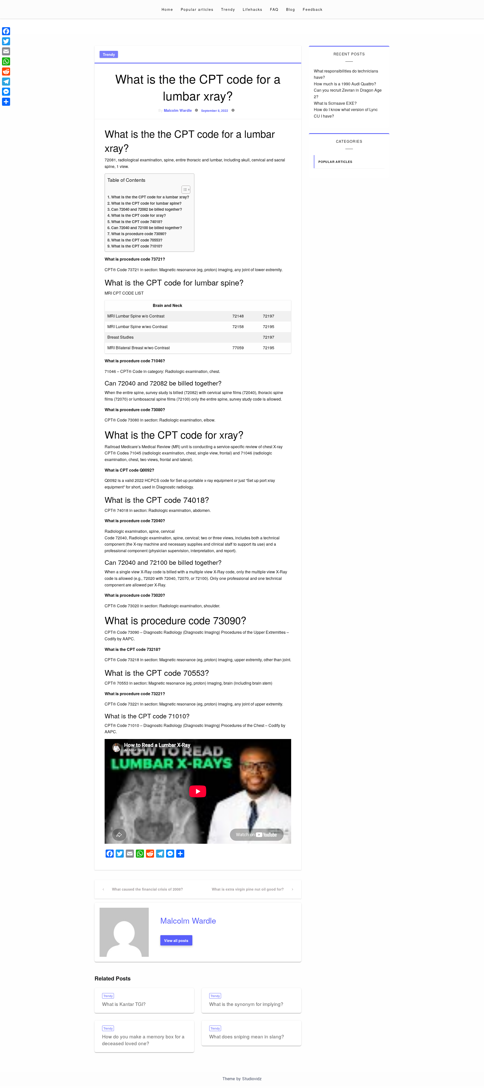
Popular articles (197, 9)
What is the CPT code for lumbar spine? (146, 203)
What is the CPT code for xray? (138, 215)
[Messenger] (6, 92)
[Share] (6, 102)
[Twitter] (6, 41)
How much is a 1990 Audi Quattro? (345, 84)
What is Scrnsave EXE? (335, 103)
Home (167, 9)
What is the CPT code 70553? (136, 240)
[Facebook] (6, 31)
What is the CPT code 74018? (136, 221)
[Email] (6, 51)
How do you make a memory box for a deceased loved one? (143, 1039)
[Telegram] (6, 82)
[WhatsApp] (6, 61)
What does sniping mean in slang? (246, 1036)
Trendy (228, 9)
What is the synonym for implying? (246, 1003)
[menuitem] (167, 9)
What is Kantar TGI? (124, 1003)
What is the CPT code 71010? (136, 246)
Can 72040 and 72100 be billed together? (146, 227)
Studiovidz (252, 1078)
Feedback (313, 9)
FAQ (274, 9)
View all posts (176, 940)
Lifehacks (252, 9)
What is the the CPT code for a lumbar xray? (150, 197)
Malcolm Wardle (178, 110)
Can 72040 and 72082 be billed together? (146, 209)
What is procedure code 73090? (138, 233)
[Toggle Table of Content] (183, 189)
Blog (290, 9)
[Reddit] (6, 71)
